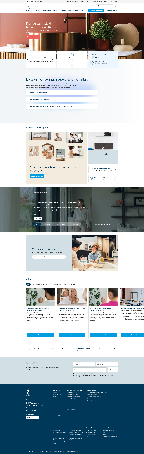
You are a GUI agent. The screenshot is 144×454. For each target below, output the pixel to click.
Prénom (76, 364)
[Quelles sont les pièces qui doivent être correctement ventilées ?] (40, 297)
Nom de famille (101, 364)
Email (75, 369)
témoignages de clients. (42, 193)
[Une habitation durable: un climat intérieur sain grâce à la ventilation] (72, 297)
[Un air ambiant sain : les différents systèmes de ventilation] (103, 297)
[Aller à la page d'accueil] (29, 8)
